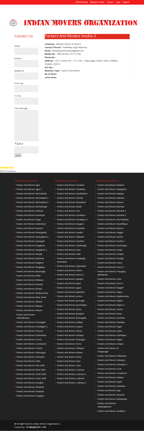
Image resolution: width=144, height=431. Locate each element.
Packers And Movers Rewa (109, 313)
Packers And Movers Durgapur (30, 395)
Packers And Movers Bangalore (30, 245)
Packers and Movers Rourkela (111, 318)
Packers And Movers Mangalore (112, 189)
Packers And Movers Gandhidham (72, 193)
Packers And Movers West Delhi (30, 369)
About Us (42, 20)
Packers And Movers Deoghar (30, 382)
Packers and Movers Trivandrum (112, 373)
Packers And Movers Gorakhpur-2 (72, 219)
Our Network (75, 20)
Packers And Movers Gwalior (70, 232)
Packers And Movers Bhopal (29, 288)
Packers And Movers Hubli (69, 254)
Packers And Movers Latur (69, 365)
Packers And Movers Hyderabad (71, 266)
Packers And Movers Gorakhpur (71, 215)
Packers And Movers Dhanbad (30, 387)
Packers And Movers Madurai (110, 185)
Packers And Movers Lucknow (70, 369)
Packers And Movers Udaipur (110, 377)
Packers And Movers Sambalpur (111, 335)
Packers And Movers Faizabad (70, 185)
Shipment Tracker (97, 2)
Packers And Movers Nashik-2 (111, 241)
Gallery (88, 20)
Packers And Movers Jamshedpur (72, 305)
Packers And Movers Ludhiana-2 (71, 382)
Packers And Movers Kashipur (70, 335)
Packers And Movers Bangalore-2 (31, 249)
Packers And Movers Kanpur (70, 326)
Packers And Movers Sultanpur (111, 360)
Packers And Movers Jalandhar (71, 292)
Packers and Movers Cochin (29, 339)
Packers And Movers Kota (68, 361)
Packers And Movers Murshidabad (113, 219)
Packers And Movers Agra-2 (29, 189)
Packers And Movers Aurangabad (31, 232)
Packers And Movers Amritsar (29, 210)
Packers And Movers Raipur (109, 292)
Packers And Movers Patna (109, 262)
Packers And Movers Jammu (70, 296)
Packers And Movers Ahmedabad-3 (32, 202)
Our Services (56, 20)
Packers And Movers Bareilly (29, 254)
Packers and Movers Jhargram (70, 313)
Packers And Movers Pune (109, 279)
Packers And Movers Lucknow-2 (71, 374)
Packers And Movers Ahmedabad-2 (32, 198)
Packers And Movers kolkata (70, 352)
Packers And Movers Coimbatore (31, 343)
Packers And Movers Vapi (109, 390)
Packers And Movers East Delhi (30, 365)
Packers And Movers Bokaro (29, 310)
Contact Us (104, 20)
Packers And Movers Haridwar (70, 241)
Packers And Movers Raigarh (110, 287)
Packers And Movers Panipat (110, 254)
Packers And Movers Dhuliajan (30, 391)
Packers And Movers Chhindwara (31, 335)
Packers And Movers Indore (69, 270)
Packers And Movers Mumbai (110, 206)
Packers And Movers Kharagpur (71, 339)
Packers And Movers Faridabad (71, 189)
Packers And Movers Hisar (69, 249)
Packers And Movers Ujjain (109, 381)
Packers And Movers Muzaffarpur (112, 224)
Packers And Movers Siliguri (109, 339)
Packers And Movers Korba (69, 357)
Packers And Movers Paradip (110, 258)
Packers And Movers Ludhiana (70, 378)
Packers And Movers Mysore (110, 228)
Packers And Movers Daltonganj (31, 352)
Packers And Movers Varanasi (110, 394)
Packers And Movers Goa (68, 210)
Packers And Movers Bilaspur (29, 306)
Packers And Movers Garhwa (70, 198)
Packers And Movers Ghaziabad (71, 202)
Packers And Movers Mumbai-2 (111, 210)
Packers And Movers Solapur (110, 343)
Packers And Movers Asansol (29, 228)
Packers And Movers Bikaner (29, 301)
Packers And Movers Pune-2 (110, 283)
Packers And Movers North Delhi (31, 374)
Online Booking (81, 2)
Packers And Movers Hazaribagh (71, 245)
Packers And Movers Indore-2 (70, 274)
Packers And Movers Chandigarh (31, 322)
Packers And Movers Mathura (110, 198)
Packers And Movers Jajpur (69, 287)
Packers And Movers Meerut (110, 202)
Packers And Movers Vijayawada (112, 399)
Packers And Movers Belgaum (30, 262)
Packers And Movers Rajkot (110, 300)
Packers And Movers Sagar (109, 326)
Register (126, 2)
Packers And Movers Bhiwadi (29, 284)
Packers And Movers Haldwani (70, 236)
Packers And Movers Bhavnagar (30, 271)
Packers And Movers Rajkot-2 (110, 305)
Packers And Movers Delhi (28, 361)
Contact (110, 2)
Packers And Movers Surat (109, 368)
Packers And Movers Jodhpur (70, 322)
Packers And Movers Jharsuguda (71, 318)
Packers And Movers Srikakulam (112, 356)
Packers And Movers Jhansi (69, 309)
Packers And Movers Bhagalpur (30, 267)
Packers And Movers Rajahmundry (113, 296)
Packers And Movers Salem (109, 331)
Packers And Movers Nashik (110, 236)
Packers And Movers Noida (109, 249)
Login (118, 2)
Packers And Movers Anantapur (30, 215)
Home (31, 20)
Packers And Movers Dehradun (30, 357)
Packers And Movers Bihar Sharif (31, 297)
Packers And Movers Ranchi (110, 309)
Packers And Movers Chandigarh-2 (32, 326)
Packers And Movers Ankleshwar (31, 224)
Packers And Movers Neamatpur (112, 245)
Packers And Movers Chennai (29, 331)
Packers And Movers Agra (28, 185)
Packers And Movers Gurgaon (70, 224)
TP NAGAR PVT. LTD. (36, 427)
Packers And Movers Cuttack (29, 348)
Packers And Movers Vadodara (111, 386)
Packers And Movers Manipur (110, 193)
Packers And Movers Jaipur (69, 283)
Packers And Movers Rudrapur (111, 322)
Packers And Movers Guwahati (71, 228)
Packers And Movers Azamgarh (30, 241)
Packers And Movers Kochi (69, 343)
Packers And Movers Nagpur (110, 232)
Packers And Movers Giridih (69, 206)
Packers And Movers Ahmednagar (31, 206)
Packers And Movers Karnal (69, 331)
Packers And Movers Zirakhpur (111, 411)
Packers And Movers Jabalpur (70, 279)
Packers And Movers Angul (28, 219)
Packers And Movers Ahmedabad (31, 193)
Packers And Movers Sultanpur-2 (112, 364)
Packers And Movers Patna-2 (110, 267)
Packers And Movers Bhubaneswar (32, 293)
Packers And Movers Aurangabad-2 (32, 236)
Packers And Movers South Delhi (31, 378)
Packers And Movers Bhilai (28, 275)
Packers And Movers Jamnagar (71, 300)
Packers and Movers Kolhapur (70, 348)
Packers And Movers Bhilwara (29, 280)
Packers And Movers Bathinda (30, 258)
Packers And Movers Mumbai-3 (111, 215)
